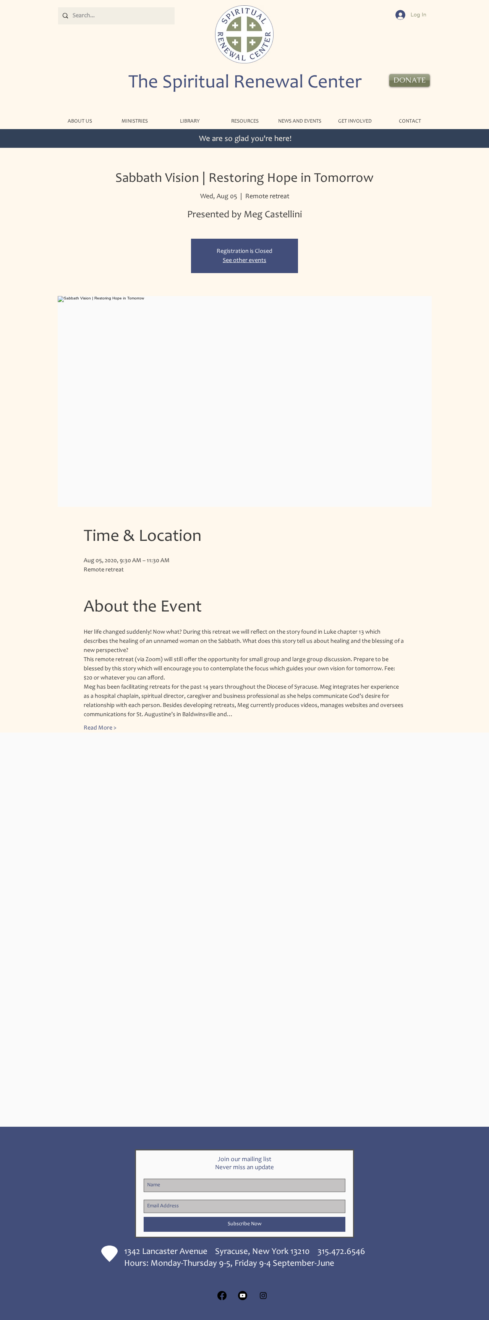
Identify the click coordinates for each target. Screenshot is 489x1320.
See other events (244, 260)
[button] (134, 121)
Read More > (100, 728)
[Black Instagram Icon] (263, 1295)
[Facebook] (222, 1295)
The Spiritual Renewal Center (245, 83)
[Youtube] (242, 1295)
